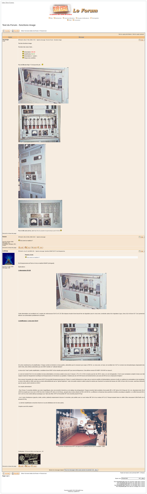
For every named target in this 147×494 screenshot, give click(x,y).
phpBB (70, 490)
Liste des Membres (69, 18)
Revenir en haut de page (9, 233)
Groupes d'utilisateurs (83, 18)
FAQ (51, 18)
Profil (70, 20)
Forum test (43, 31)
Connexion (77, 20)
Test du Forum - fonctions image (19, 25)
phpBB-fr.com (76, 491)
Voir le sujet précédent (125, 34)
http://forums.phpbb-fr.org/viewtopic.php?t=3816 (47, 230)
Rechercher (58, 18)
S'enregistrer (95, 18)
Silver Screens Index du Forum (30, 31)
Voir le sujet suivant (138, 34)
